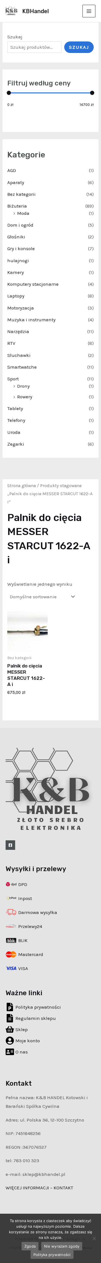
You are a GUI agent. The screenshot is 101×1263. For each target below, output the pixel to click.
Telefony (16, 420)
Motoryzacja (20, 308)
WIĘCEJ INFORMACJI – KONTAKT (39, 1187)
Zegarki (15, 444)
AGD (11, 170)
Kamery (15, 272)
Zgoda (30, 1246)
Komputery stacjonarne (33, 284)
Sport (13, 379)
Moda (23, 213)
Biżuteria (17, 206)
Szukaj (14, 36)
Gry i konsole (21, 248)
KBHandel (35, 11)
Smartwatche (22, 367)
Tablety (15, 408)
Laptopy (15, 296)
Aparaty (15, 182)
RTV (11, 343)
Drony (23, 386)
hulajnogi (18, 260)
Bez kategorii (21, 194)
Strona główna (21, 485)
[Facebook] (10, 845)
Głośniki (16, 236)
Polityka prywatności (52, 1254)
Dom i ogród (20, 225)
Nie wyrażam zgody (61, 1246)
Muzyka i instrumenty (31, 319)
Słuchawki (19, 355)
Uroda (13, 432)
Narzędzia (18, 331)
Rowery (24, 396)
